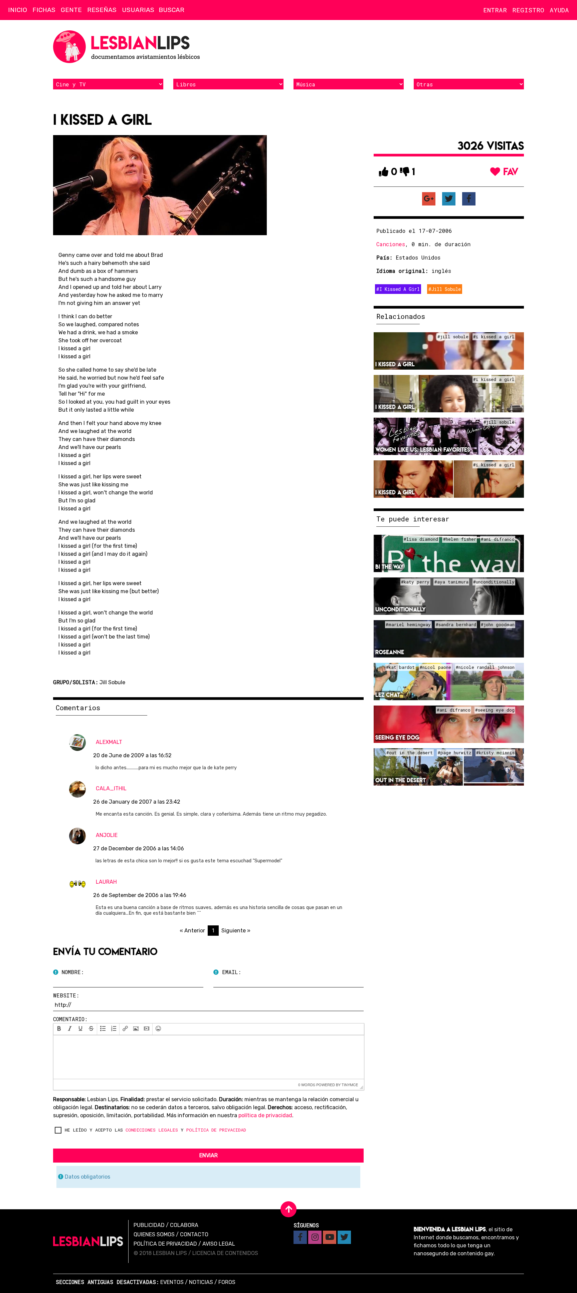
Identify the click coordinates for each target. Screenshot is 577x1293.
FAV (510, 171)
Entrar (495, 10)
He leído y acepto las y (155, 1130)
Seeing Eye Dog (397, 737)
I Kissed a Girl (395, 364)
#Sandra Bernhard (456, 624)
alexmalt (109, 742)
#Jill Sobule (444, 289)
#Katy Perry (415, 581)
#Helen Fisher (459, 539)
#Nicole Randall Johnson (485, 667)
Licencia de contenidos (225, 1253)
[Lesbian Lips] (88, 1241)
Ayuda (559, 10)
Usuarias (138, 10)
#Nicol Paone (435, 667)
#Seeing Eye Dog (495, 710)
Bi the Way (389, 566)
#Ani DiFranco (498, 539)
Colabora (184, 1225)
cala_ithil (111, 788)
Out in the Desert (400, 780)
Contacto (194, 1234)
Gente (71, 10)
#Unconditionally (494, 581)
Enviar (208, 1155)
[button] (59, 1029)
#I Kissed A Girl (398, 289)
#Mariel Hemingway (408, 624)
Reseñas (102, 10)
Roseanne (389, 652)
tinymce (350, 1084)
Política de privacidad (165, 1244)
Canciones (390, 244)
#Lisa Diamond (421, 539)
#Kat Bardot (400, 667)
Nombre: (71, 971)
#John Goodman (498, 624)
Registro (528, 10)
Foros (226, 1282)
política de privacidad (265, 1115)
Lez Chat (387, 695)
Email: (230, 971)
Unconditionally (400, 609)
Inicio (17, 10)
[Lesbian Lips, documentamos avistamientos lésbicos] (128, 46)
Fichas (43, 10)
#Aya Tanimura (451, 581)
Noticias (201, 1282)
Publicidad (149, 1225)
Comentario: (70, 1018)
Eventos (172, 1282)
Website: (66, 995)
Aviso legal (218, 1244)
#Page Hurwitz (454, 752)
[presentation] (59, 1029)
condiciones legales (152, 1130)
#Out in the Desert (409, 752)
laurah (106, 882)
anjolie (107, 835)
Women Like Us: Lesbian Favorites (422, 449)
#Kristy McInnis (495, 752)
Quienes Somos (154, 1234)
